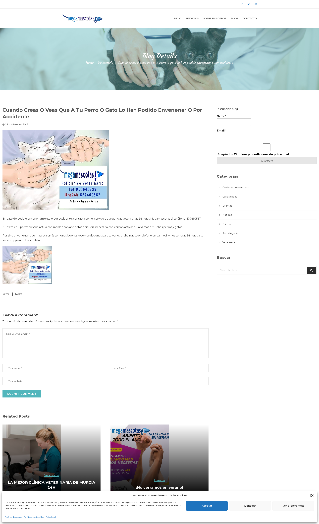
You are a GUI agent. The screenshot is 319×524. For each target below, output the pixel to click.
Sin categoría (230, 233)
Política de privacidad (34, 517)
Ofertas (226, 224)
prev (5, 294)
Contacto (250, 18)
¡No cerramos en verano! (159, 487)
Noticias (227, 214)
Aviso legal (51, 517)
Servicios (192, 18)
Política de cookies (13, 517)
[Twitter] (249, 4)
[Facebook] (242, 4)
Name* (221, 116)
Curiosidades (229, 196)
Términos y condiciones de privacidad (261, 154)
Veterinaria (105, 63)
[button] (312, 495)
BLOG (234, 18)
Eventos (227, 205)
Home (90, 63)
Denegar (250, 505)
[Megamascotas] (83, 18)
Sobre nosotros (214, 18)
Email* (221, 130)
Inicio (177, 18)
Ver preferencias (293, 505)
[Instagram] (256, 4)
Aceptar (207, 505)
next (18, 294)
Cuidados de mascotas (235, 187)
